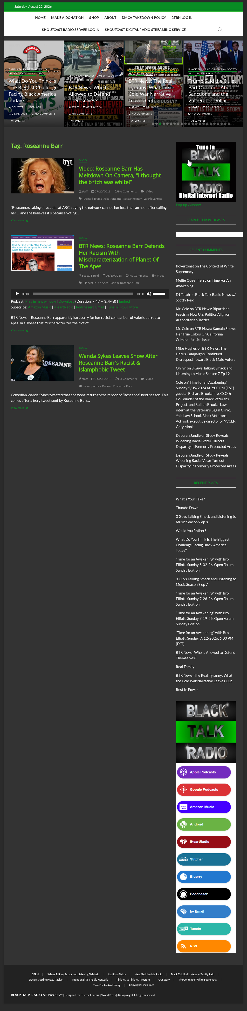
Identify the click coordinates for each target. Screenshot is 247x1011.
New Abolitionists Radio (148, 974)
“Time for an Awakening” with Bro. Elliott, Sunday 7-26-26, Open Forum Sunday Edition (204, 598)
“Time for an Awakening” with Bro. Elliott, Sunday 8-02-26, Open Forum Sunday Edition (204, 564)
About (110, 17)
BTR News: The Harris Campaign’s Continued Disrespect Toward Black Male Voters (205, 354)
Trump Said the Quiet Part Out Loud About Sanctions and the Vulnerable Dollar (212, 91)
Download (67, 301)
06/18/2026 (213, 107)
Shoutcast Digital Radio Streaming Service (145, 29)
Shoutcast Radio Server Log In (70, 29)
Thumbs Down (187, 508)
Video (149, 191)
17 (211, 124)
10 (185, 124)
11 (189, 124)
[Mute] (148, 293)
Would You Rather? (191, 530)
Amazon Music (39, 307)
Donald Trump (92, 198)
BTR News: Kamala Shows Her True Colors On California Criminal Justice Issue (206, 334)
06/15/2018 (113, 275)
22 (229, 124)
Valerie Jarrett (153, 198)
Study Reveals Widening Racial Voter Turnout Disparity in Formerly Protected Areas (206, 441)
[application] (90, 294)
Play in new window (40, 301)
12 (193, 124)
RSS (123, 307)
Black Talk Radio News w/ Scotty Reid (192, 974)
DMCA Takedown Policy (144, 17)
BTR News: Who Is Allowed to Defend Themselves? (89, 94)
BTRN (89, 79)
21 (225, 124)
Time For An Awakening (106, 985)
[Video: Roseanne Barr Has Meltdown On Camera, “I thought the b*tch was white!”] (42, 175)
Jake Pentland (112, 198)
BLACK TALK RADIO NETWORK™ (36, 995)
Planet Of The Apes (95, 283)
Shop (94, 17)
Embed (124, 301)
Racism (114, 283)
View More (18, 121)
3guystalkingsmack (26, 107)
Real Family (185, 666)
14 (200, 124)
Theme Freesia (90, 995)
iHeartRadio (63, 307)
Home (40, 17)
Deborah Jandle (188, 435)
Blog (42, 73)
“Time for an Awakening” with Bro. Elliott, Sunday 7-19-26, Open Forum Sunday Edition (204, 618)
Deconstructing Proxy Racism (46, 979)
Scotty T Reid (90, 275)
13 (196, 124)
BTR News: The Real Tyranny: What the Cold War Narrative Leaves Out (150, 91)
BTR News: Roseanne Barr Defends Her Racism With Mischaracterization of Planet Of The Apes (122, 256)
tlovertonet (185, 266)
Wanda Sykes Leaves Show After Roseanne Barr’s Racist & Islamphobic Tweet (118, 362)
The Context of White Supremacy (197, 979)
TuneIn (112, 307)
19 (218, 124)
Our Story (164, 979)
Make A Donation (67, 17)
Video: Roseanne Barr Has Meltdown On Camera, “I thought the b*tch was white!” (120, 175)
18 (214, 124)
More (133, 307)
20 (221, 124)
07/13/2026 (94, 107)
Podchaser (84, 307)
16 (207, 124)
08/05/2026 (19, 113)
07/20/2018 (102, 191)
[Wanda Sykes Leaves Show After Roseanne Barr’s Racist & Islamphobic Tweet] (42, 363)
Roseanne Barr (132, 198)
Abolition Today (117, 974)
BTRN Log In (182, 17)
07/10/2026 (153, 107)
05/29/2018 (102, 379)
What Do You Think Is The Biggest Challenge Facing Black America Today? (33, 91)
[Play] (17, 293)
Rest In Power (187, 689)
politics (96, 386)
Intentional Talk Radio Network (90, 979)
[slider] (159, 293)
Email (99, 307)
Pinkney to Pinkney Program (133, 979)
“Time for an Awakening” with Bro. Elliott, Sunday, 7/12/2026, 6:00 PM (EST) (204, 638)
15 (203, 124)
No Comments (44, 113)
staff (75, 107)
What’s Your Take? (190, 499)
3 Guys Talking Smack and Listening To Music (28, 71)
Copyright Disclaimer (141, 984)
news (86, 386)
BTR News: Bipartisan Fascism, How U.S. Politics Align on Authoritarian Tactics (203, 314)
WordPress (108, 995)
